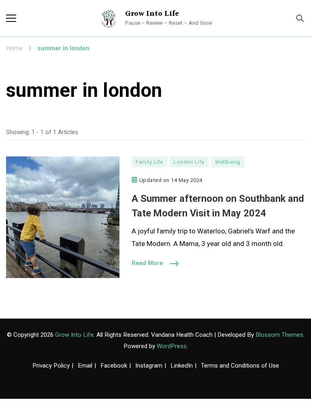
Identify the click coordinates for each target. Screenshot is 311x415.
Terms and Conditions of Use (240, 365)
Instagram (148, 365)
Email (85, 365)
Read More (147, 263)
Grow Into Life (152, 14)
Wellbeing (228, 162)
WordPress (172, 346)
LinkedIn (181, 365)
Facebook (113, 365)
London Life (189, 162)
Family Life (149, 162)
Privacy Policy (51, 365)
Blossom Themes (279, 334)
